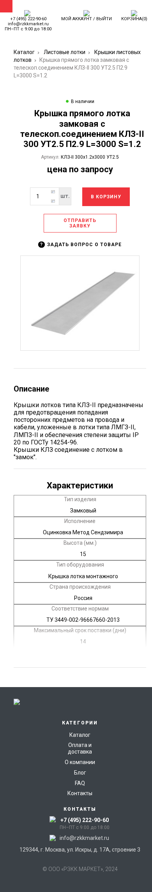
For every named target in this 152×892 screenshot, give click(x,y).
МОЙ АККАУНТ (76, 18)
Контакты (79, 793)
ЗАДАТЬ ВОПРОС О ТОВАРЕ (81, 244)
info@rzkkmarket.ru (28, 23)
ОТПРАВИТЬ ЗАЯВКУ (80, 223)
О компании (80, 762)
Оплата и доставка (80, 748)
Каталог (24, 52)
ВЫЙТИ (104, 18)
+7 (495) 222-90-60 (28, 18)
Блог (80, 773)
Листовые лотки (64, 52)
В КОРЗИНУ (106, 196)
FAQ (80, 783)
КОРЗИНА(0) (134, 18)
